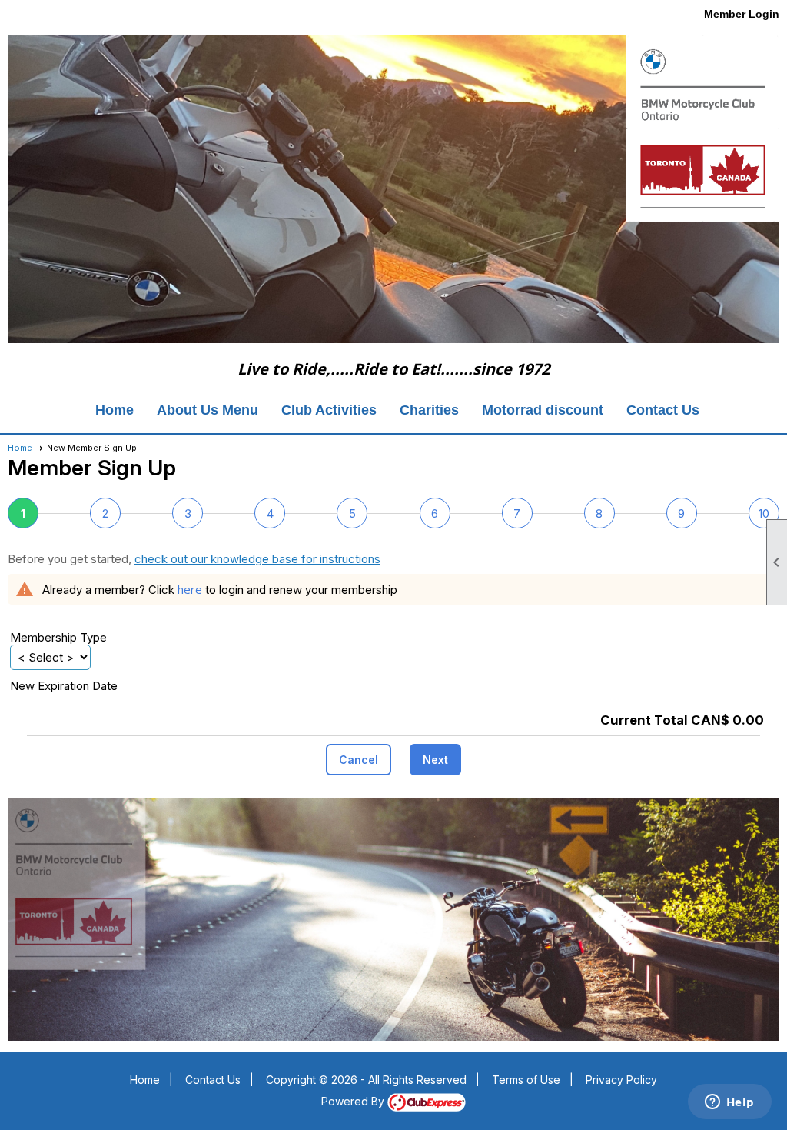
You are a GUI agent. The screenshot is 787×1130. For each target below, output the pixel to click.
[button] (358, 759)
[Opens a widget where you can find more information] (729, 1103)
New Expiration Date (64, 685)
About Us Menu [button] (207, 410)
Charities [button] (429, 410)
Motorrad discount (542, 410)
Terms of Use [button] (526, 1079)
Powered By (354, 1101)
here (190, 589)
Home (114, 410)
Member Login (741, 14)
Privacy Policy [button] (621, 1079)
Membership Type (58, 637)
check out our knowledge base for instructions (257, 559)
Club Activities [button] (329, 410)
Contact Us (662, 410)
